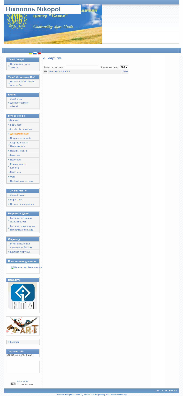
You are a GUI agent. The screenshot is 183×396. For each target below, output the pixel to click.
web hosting (121, 394)
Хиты (125, 71)
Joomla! (87, 394)
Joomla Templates (25, 384)
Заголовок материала (59, 71)
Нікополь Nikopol (33, 9)
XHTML (163, 390)
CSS (174, 390)
